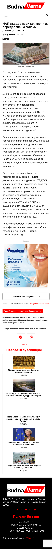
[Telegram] (21, 337)
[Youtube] (30, 509)
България (5, 39)
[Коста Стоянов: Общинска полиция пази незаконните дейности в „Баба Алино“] (24, 409)
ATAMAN (30, 538)
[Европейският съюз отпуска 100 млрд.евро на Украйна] (24, 434)
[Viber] (31, 337)
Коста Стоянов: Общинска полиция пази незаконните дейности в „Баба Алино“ (23, 419)
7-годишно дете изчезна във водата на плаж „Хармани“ (23, 466)
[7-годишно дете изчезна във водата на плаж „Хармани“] (24, 458)
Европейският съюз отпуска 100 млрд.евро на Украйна (23, 443)
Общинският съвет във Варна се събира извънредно (23, 371)
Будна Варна (10, 35)
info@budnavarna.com (39, 303)
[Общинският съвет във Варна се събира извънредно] (24, 362)
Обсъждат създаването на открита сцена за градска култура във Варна (23, 394)
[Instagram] (21, 509)
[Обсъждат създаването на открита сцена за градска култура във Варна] (24, 385)
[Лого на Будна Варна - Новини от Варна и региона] (26, 6)
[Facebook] (17, 509)
